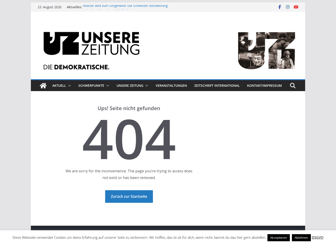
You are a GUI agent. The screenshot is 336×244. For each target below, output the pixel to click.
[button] (68, 85)
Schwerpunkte (91, 85)
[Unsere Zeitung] (168, 25)
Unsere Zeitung (130, 85)
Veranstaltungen (171, 85)
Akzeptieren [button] (278, 238)
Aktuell (59, 85)
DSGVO (317, 237)
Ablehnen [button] (301, 238)
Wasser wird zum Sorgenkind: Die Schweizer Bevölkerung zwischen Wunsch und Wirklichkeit (125, 9)
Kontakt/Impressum (264, 85)
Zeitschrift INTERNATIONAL (217, 85)
